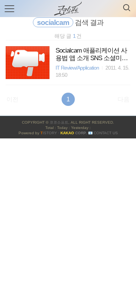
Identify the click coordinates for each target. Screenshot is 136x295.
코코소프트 (58, 122)
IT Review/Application (77, 68)
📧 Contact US (103, 133)
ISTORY (48, 133)
